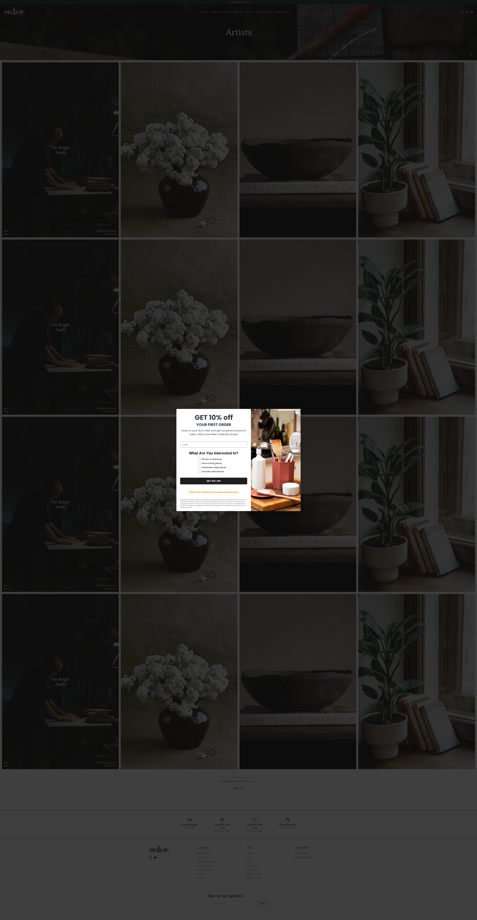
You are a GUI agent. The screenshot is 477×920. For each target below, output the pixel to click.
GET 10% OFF (214, 480)
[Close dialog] (297, 412)
